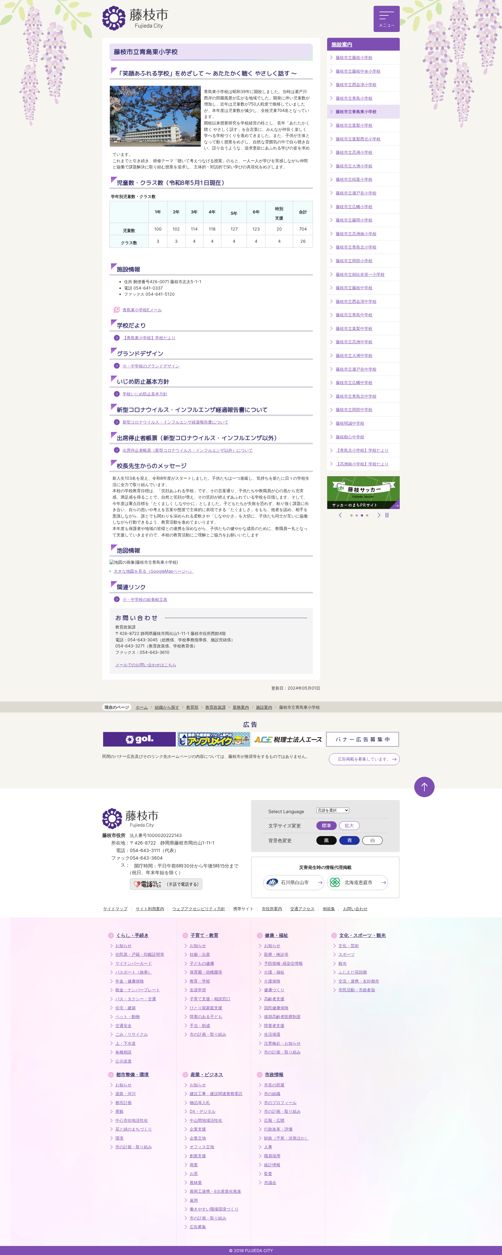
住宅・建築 (125, 1008)
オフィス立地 (202, 1147)
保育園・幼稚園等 (206, 972)
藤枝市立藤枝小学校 (354, 57)
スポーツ (346, 954)
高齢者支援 (274, 999)
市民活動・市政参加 (356, 990)
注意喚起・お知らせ (282, 1043)
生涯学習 (198, 990)
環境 (119, 1138)
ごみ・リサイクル (131, 1034)
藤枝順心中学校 (350, 436)
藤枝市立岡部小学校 (354, 260)
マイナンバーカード (133, 963)
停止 (387, 515)
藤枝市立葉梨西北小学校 (358, 138)
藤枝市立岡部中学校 (354, 409)
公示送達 (123, 1061)
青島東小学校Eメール (142, 309)
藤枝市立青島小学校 (354, 98)
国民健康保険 (276, 1008)
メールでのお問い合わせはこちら (145, 664)
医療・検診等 (276, 954)
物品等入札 (200, 1102)
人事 (268, 1147)
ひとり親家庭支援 (206, 1008)
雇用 (194, 1200)
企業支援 (198, 1129)
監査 (268, 1173)
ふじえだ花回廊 (352, 972)
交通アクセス (302, 908)
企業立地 (198, 1138)
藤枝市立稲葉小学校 (354, 179)
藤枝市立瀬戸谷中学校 (356, 369)
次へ (379, 515)
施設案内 (341, 44)
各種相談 (123, 1052)
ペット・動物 (127, 1016)
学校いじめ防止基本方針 (145, 393)
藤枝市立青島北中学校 (356, 396)
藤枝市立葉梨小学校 (354, 125)
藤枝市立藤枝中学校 (354, 287)
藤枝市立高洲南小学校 (356, 233)
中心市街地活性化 (131, 1120)
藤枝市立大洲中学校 (354, 355)
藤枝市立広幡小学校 (354, 206)
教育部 (192, 707)
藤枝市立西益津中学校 (356, 301)
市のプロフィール (280, 1102)
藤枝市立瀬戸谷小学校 (356, 192)
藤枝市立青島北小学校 (356, 246)
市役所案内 (272, 908)
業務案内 (241, 707)
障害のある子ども (206, 1016)
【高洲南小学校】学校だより (362, 463)
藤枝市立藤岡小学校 (354, 219)
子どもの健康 (202, 963)
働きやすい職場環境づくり (214, 1209)
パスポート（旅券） (133, 972)
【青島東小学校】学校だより (149, 337)
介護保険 (272, 981)
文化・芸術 (348, 945)
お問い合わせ (355, 908)
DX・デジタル (203, 1111)
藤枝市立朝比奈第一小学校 (360, 274)
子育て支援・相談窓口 (210, 999)
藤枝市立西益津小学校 (356, 84)
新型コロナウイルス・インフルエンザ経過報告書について (175, 421)
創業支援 (198, 1156)
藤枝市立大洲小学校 (354, 165)
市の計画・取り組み (208, 1034)
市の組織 (272, 1093)
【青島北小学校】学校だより (362, 450)
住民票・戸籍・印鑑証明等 (139, 954)
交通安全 (123, 1025)
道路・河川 (125, 1093)
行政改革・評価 (278, 1129)
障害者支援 (274, 1025)
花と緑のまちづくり (133, 1129)
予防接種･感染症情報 (283, 963)
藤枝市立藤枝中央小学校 (358, 71)
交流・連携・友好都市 (358, 981)
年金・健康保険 (129, 981)
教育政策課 (215, 707)
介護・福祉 (274, 972)
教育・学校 (200, 981)
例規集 (329, 908)
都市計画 (123, 1102)
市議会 (270, 1182)
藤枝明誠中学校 (350, 423)
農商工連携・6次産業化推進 (215, 1191)
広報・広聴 (274, 1120)
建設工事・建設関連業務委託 (216, 1093)
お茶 (194, 1173)
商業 (194, 1165)
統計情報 (272, 1165)
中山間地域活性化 (206, 1120)
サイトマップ (115, 908)
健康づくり (274, 990)
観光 (342, 963)
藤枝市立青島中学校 (354, 314)
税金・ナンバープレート (137, 990)
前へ (340, 515)
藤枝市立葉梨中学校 (354, 328)
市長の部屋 (274, 1085)
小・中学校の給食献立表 (145, 599)
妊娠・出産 (200, 954)
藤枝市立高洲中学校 (354, 341)
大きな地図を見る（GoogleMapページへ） (154, 571)
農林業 (196, 1182)
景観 (119, 1111)
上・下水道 (125, 1043)
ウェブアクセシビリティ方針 (198, 908)
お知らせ (123, 945)
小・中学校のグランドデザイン (151, 365)
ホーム (142, 707)
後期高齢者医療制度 (282, 1016)
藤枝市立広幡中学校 (354, 382)
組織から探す (167, 707)
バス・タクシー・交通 (135, 999)
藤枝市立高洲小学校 (354, 152)
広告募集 (198, 1226)
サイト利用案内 (150, 908)
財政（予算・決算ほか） (286, 1138)
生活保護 (272, 1034)
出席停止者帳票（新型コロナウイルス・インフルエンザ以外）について (188, 450)
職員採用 (272, 1156)
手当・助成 (200, 1025)
